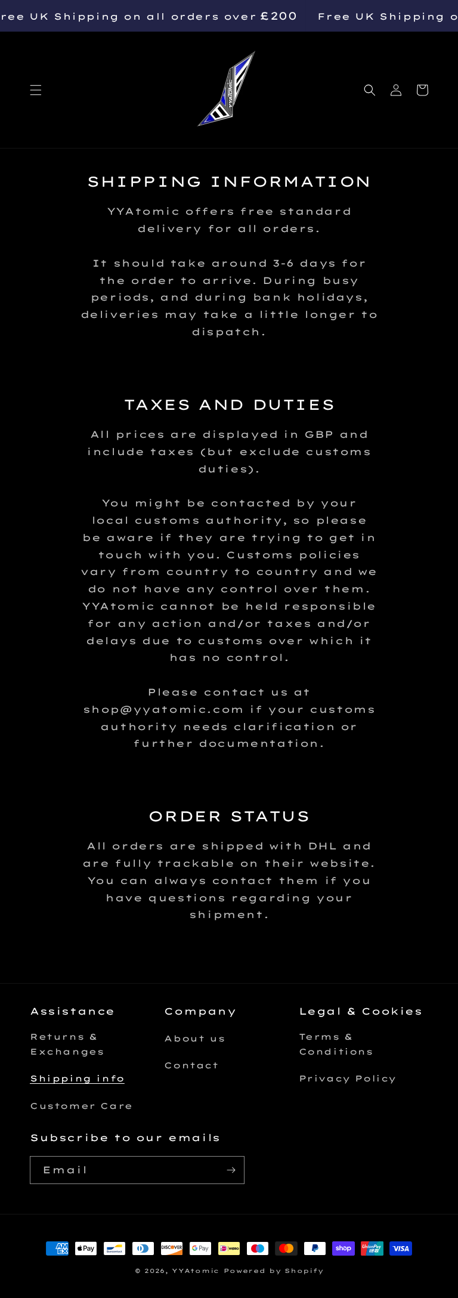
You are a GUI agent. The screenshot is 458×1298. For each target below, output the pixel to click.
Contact (191, 1065)
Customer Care (81, 1106)
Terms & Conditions (336, 1044)
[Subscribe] (231, 1170)
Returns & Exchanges (67, 1044)
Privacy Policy (348, 1078)
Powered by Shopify (274, 1271)
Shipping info (77, 1078)
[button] (36, 90)
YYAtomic (195, 1271)
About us (194, 1038)
